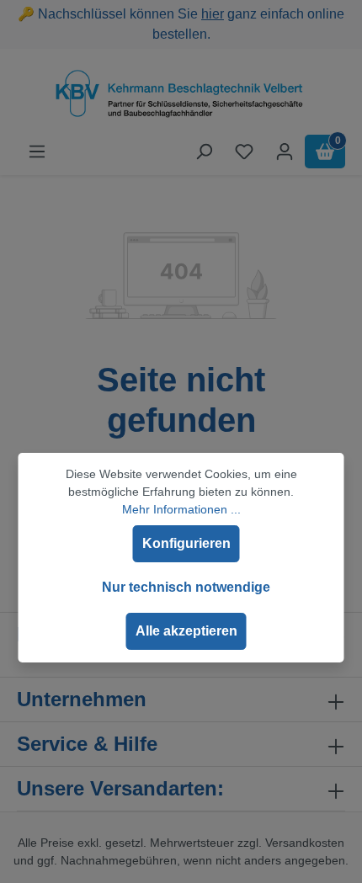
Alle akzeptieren (186, 631)
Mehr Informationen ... (181, 509)
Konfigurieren (186, 543)
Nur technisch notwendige (186, 587)
